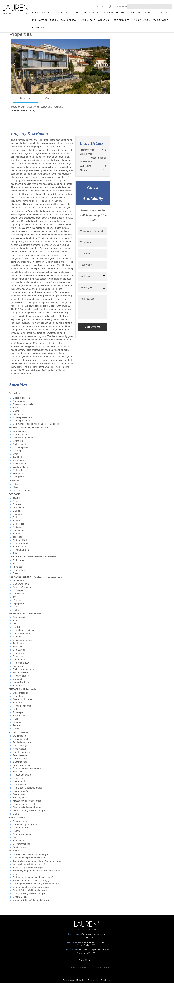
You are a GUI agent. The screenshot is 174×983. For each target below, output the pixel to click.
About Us (104, 20)
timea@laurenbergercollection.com (94, 950)
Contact (37, 27)
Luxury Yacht (88, 20)
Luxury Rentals (42, 13)
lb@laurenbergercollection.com (93, 934)
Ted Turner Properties (143, 13)
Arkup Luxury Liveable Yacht (151, 20)
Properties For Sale (68, 13)
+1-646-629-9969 (90, 937)
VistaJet (165, 13)
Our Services (122, 20)
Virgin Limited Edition (114, 13)
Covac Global (69, 20)
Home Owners (91, 13)
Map (47, 98)
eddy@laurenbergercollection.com (92, 942)
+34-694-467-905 (90, 953)
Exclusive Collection (45, 20)
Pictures (25, 98)
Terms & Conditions (87, 960)
